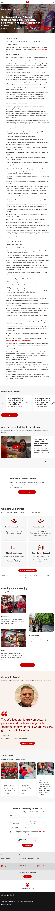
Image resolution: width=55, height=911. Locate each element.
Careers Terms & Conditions (14, 901)
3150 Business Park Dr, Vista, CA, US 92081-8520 (12, 28)
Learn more (11, 409)
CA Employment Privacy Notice (27, 901)
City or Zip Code (33, 821)
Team (5, 782)
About (3, 855)
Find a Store (24, 866)
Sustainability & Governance (26, 858)
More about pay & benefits (27, 570)
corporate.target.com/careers (27, 486)
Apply (47, 28)
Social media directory (5, 897)
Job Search (16, 9)
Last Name (33, 819)
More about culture (27, 665)
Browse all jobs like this (9, 415)
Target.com (7, 866)
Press (38, 858)
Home (3, 9)
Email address (16, 823)
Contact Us (42, 866)
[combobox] (36, 823)
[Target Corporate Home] (27, 2)
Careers (9, 9)
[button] (52, 403)
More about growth (27, 743)
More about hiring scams (27, 492)
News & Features (5, 858)
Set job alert (27, 845)
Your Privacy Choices (7, 904)
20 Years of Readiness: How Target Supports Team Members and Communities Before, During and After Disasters (45, 786)
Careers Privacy (4, 901)
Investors (39, 855)
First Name (15, 819)
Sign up (27, 876)
